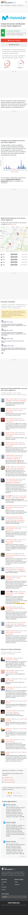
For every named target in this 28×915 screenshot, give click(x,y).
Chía (11, 224)
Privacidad (3, 887)
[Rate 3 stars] (14, 793)
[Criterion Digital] (14, 902)
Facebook (17, 884)
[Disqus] (14, 336)
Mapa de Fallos (15, 44)
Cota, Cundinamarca (19, 468)
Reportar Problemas (15, 40)
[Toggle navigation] (26, 2)
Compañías (7, 5)
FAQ (2, 884)
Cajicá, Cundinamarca (20, 497)
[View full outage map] (14, 239)
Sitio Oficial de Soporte (9, 782)
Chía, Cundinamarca (21, 400)
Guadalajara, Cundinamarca (13, 458)
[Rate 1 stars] (9, 793)
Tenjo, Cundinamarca (19, 569)
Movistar (14, 5)
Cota (15, 224)
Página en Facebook (9, 779)
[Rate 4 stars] (16, 793)
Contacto (3, 889)
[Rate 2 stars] (11, 793)
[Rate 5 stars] (19, 793)
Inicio (2, 5)
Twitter (16, 882)
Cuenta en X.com (8, 777)
